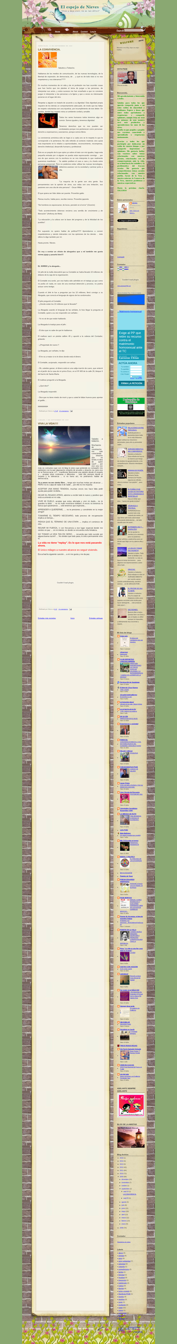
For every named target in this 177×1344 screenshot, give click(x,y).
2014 (122, 1161)
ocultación (122, 1305)
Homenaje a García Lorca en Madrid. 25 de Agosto (136, 885)
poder (121, 1308)
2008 (122, 1228)
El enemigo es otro (126, 697)
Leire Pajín (124, 830)
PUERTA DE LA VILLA (128, 930)
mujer (121, 1302)
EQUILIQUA (134, 753)
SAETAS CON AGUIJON (129, 967)
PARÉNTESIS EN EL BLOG (129, 718)
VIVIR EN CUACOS (127, 1065)
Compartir (120, 257)
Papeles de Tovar (126, 876)
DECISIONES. (133, 610)
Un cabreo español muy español (130, 835)
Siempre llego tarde (127, 1006)
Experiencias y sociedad (129, 724)
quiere (121, 1310)
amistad (121, 1256)
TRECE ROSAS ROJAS (128, 1046)
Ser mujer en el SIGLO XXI (129, 990)
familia (121, 1272)
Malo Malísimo (125, 833)
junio (123, 1208)
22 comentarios (64, 411)
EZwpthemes (138, 1332)
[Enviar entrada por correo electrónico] (71, 411)
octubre (124, 1186)
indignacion (123, 654)
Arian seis (124, 636)
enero (124, 1224)
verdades (122, 1319)
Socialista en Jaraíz (127, 1029)
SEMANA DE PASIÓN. (135, 470)
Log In (93, 31)
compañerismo (124, 1269)
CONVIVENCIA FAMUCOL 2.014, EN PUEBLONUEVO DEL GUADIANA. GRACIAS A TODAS (130, 744)
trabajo (121, 1316)
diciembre (125, 1179)
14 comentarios (63, 609)
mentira (121, 1297)
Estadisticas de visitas (123, 1242)
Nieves (134, 203)
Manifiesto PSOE (124, 1294)
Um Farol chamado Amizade (130, 1049)
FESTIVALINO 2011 (136, 794)
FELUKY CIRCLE (126, 751)
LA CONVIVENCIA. (49, 49)
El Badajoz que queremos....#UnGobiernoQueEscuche (131, 922)
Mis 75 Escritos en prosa (129, 841)
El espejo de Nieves (80, 7)
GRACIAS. (131, 569)
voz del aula (124, 1074)
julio (123, 1205)
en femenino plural (127, 702)
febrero (124, 1221)
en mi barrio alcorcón (128, 709)
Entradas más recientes (47, 618)
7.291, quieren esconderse (128, 711)
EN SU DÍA (124, 717)
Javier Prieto (125, 783)
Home (57, 31)
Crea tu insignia (136, 293)
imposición (122, 1280)
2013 (122, 1164)
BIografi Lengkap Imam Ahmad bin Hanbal (135, 978)
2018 (122, 1158)
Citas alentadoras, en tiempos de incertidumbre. (135, 818)
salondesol (124, 974)
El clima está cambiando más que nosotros (136, 640)
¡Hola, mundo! (124, 689)
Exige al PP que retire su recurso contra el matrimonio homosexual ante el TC (130, 342)
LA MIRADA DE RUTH (128, 814)
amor (120, 1258)
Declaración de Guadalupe (130, 682)
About (75, 31)
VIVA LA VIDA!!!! (48, 423)
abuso (121, 1253)
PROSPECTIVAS (125, 1024)
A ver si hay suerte (126, 969)
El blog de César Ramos (129, 688)
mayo (124, 1211)
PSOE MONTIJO (126, 898)
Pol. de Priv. (139, 378)
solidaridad (122, 1313)
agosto (124, 1202)
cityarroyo (124, 652)
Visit (124, 286)
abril (123, 1214)
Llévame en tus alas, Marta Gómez (131, 704)
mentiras (122, 1299)
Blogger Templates (124, 1328)
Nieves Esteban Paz (123, 293)
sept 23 (126, 1191)
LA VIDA (132, 952)
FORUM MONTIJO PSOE (129, 767)
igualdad (122, 1278)
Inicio (72, 618)
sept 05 (126, 1198)
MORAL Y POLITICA (127, 857)
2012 (122, 1167)
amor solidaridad (124, 1261)
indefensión (123, 1283)
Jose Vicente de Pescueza (130, 792)
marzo (124, 1218)
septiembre (126, 1189)
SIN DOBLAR (125, 1022)
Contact (84, 31)
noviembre (125, 1182)
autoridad (122, 1264)
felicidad (122, 1275)
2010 (122, 1173)
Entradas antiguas (96, 618)
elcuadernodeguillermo (128, 695)
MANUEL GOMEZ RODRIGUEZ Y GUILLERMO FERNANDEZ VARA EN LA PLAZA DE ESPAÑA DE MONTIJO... (131, 905)
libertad (121, 1288)
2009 (122, 1177)
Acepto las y (136, 377)
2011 (122, 1170)
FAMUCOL (124, 740)
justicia (121, 1286)
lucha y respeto (124, 1291)
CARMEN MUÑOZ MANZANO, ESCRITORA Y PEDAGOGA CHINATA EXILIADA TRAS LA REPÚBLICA (131, 937)
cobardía (122, 1267)
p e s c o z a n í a (126, 873)
